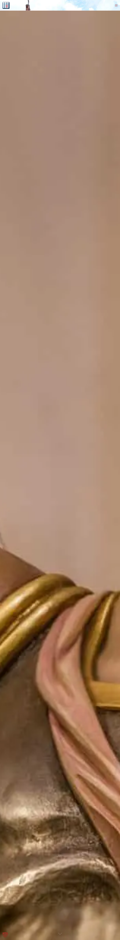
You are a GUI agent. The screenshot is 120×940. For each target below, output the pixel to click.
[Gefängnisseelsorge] (6, 5)
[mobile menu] (116, 5)
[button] (5, 935)
